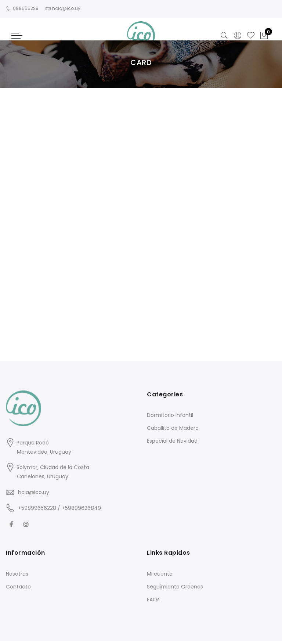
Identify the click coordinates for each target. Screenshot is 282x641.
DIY (10, 88)
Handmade (20, 97)
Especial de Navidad (172, 440)
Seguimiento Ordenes (175, 586)
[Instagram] (27, 524)
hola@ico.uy (33, 492)
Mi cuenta (160, 573)
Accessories (21, 79)
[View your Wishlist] (250, 35)
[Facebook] (12, 524)
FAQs (153, 599)
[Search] (224, 35)
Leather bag (17, 67)
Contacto (18, 586)
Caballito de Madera (173, 428)
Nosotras (17, 573)
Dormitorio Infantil (170, 415)
